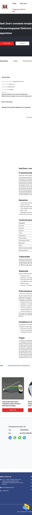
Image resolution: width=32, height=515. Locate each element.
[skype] (24, 437)
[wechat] (19, 437)
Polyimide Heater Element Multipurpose (19, 365)
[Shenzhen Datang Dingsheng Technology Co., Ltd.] (5, 6)
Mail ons (22, 43)
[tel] (29, 437)
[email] (10, 437)
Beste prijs (7, 43)
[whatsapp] (14, 437)
